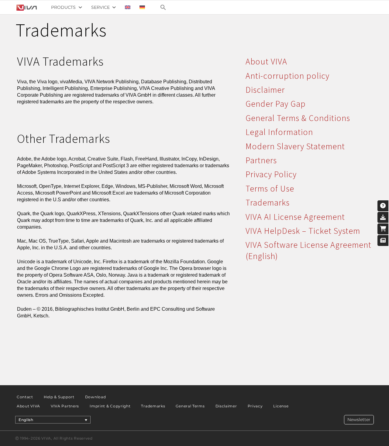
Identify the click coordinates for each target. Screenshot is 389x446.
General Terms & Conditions (298, 117)
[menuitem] (127, 7)
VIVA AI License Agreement (295, 216)
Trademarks (268, 202)
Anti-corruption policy (287, 75)
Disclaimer (265, 89)
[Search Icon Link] (163, 7)
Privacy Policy (271, 174)
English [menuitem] (26, 419)
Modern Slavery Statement (295, 146)
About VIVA (266, 61)
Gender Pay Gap (276, 103)
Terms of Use (270, 188)
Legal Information (279, 131)
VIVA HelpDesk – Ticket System (303, 230)
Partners (261, 160)
